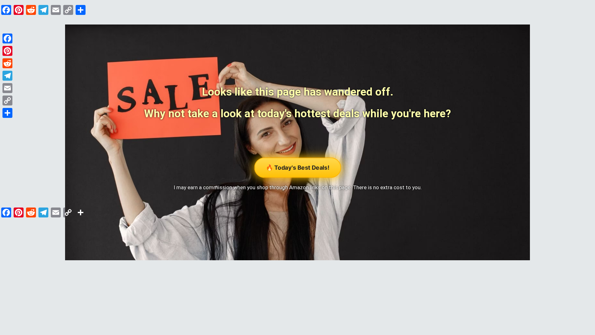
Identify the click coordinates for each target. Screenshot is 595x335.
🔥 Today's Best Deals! (297, 167)
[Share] (7, 113)
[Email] (7, 88)
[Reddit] (7, 63)
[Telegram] (7, 75)
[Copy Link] (7, 100)
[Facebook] (7, 38)
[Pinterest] (7, 51)
